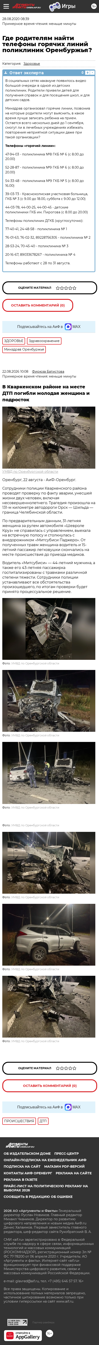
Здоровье (31, 64)
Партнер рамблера (43, 1322)
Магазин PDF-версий (64, 1166)
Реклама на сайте (74, 1173)
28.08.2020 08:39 (15, 19)
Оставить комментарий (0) (38, 305)
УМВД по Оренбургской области (30, 472)
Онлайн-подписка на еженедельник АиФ (45, 1160)
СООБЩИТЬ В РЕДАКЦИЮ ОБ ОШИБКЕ (38, 1197)
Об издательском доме (27, 1154)
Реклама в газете (20, 1180)
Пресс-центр (66, 1154)
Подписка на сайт (22, 1166)
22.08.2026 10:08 (15, 371)
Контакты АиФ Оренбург (28, 1173)
